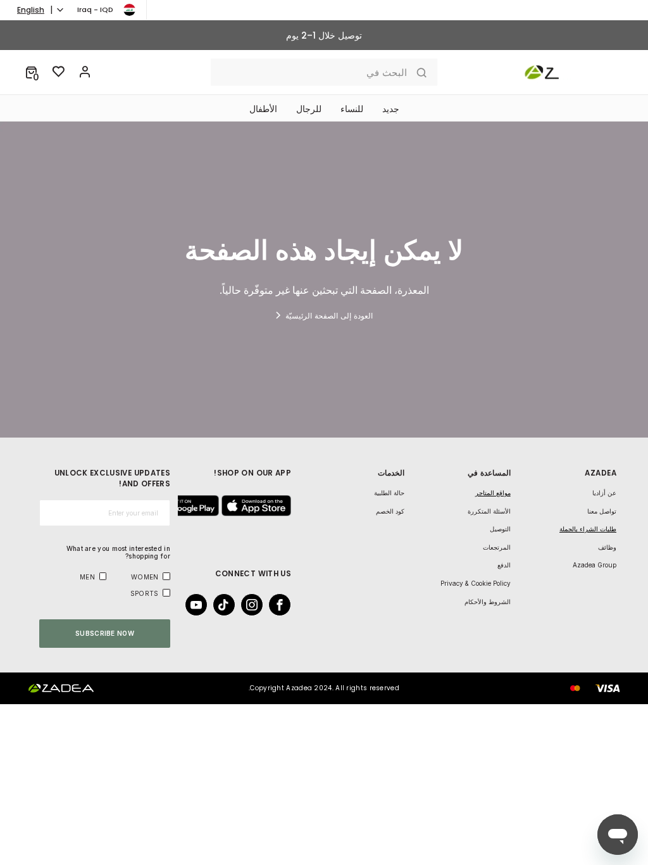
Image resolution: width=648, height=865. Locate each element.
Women (145, 577)
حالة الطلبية (389, 492)
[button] (31, 72)
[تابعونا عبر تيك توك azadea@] (227, 604)
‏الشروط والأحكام (487, 601)
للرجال (308, 109)
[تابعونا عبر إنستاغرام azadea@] (255, 604)
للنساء (351, 109)
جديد (390, 109)
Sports (144, 593)
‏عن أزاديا (604, 492)
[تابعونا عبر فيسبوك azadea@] (283, 604)
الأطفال (263, 109)
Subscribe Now (104, 633)
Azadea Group (594, 565)
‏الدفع (504, 565)
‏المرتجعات (497, 547)
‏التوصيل (500, 529)
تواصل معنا (601, 511)
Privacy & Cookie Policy (475, 583)
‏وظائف (607, 547)
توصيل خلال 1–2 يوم (324, 35)
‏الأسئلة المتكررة (489, 511)
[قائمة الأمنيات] (59, 72)
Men (87, 577)
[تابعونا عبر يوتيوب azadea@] (200, 604)
